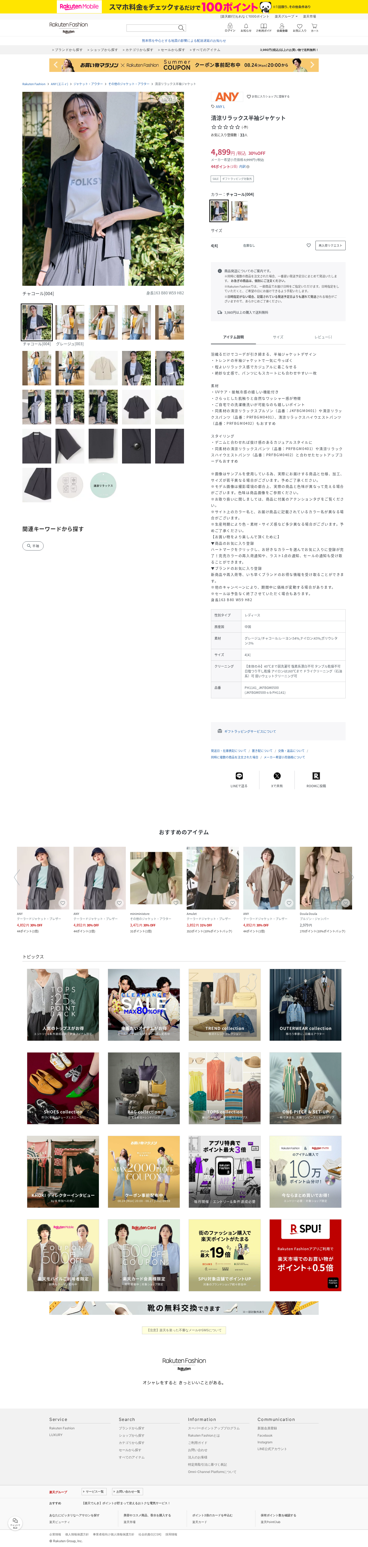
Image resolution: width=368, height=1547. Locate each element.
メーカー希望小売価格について (284, 757)
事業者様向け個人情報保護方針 (113, 1534)
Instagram (265, 1442)
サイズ (278, 336)
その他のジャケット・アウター (129, 84)
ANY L (220, 106)
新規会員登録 (267, 1428)
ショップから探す (132, 1435)
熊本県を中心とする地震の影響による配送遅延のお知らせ (184, 41)
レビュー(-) (323, 336)
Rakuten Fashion (34, 84)
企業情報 (55, 1534)
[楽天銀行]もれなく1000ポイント (244, 16)
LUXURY (56, 1435)
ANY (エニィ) (59, 84)
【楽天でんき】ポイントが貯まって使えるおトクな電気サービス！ (126, 1503)
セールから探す (130, 1450)
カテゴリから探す (132, 1443)
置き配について (262, 750)
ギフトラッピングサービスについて (250, 731)
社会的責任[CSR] (149, 1534)
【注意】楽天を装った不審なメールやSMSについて (184, 1330)
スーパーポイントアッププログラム (214, 1428)
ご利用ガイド (197, 1443)
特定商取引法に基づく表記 (207, 1464)
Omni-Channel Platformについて (212, 1472)
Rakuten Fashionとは (204, 1435)
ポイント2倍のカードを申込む (212, 1515)
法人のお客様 (197, 1457)
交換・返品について (291, 750)
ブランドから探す (132, 1428)
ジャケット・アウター (88, 84)
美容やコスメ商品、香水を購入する (147, 1515)
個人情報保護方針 (77, 1534)
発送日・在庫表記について (229, 750)
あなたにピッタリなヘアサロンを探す (74, 1515)
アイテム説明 (233, 336)
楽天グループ (284, 16)
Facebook (265, 1435)
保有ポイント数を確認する (278, 1515)
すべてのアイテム (132, 1457)
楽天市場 (309, 16)
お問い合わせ (197, 1450)
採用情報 (171, 1534)
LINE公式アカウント (272, 1449)
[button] (103, 189)
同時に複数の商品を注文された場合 (234, 757)
